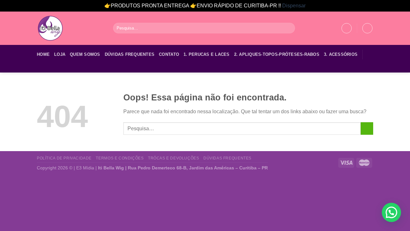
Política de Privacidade (64, 158)
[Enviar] (289, 28)
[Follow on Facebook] (41, 68)
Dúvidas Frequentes (130, 54)
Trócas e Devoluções (173, 158)
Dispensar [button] (294, 5)
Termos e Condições (120, 158)
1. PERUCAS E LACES (207, 54)
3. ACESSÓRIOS (340, 54)
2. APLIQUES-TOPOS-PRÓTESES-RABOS (276, 54)
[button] (391, 212)
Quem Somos (85, 54)
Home (43, 54)
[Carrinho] (367, 28)
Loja (59, 54)
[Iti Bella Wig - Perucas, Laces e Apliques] (70, 28)
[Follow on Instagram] (49, 68)
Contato (169, 54)
